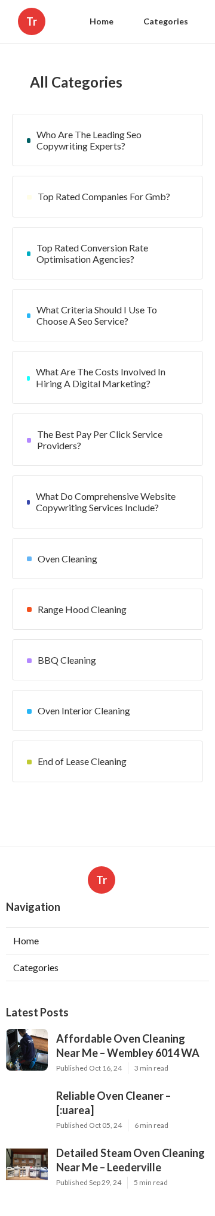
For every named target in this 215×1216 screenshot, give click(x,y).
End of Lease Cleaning (82, 761)
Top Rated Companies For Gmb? (104, 196)
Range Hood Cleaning (82, 609)
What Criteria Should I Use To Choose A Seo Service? (96, 315)
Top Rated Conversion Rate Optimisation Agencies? (92, 253)
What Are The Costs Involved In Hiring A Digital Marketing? (100, 377)
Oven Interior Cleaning (84, 710)
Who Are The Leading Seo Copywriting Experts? (89, 140)
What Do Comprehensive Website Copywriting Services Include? (106, 501)
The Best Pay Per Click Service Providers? (99, 439)
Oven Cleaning (67, 558)
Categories (165, 21)
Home (101, 21)
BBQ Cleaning (67, 659)
